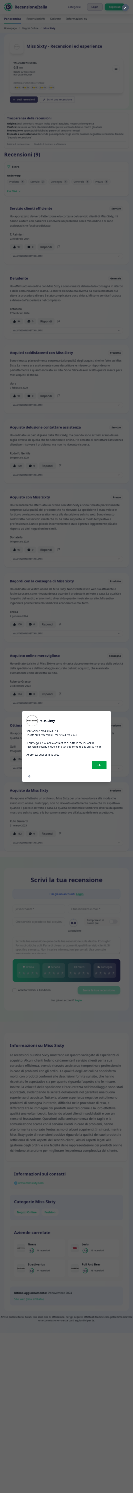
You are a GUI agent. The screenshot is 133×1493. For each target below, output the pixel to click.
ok (99, 765)
